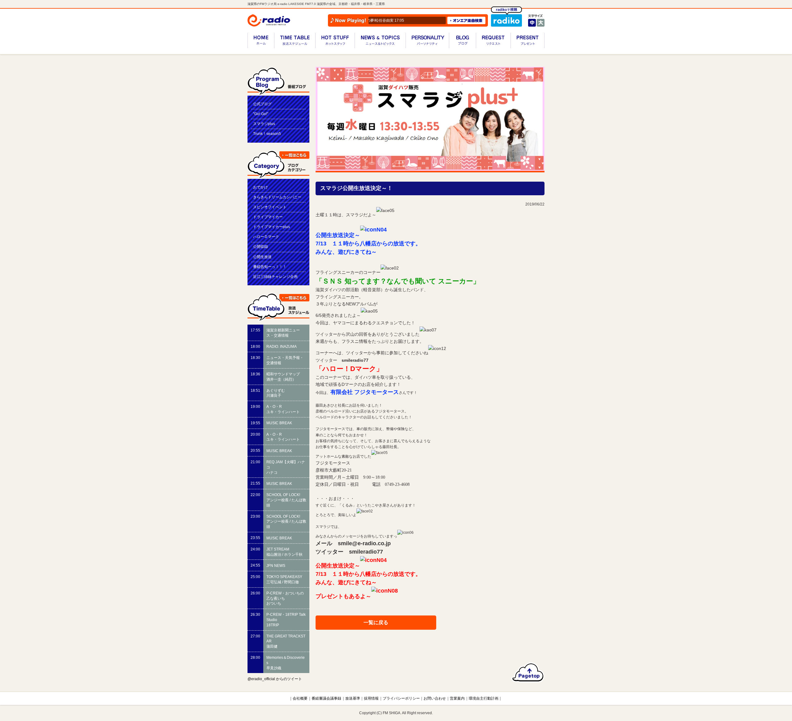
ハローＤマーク (266, 237)
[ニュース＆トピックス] (380, 41)
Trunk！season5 (267, 134)
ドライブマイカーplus (271, 227)
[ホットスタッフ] (335, 41)
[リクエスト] (493, 41)
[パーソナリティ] (427, 41)
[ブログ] (462, 41)
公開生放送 (262, 257)
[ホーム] (261, 41)
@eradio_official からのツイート (275, 679)
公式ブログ (262, 104)
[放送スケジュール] (294, 41)
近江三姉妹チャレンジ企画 (275, 276)
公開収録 (260, 246)
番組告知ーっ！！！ (269, 267)
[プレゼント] (527, 41)
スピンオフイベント (269, 207)
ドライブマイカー (268, 217)
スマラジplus (264, 124)
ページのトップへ (527, 672)
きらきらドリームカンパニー (277, 197)
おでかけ (260, 187)
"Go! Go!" (260, 114)
